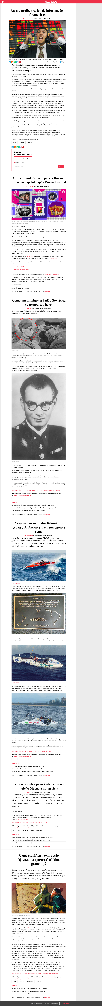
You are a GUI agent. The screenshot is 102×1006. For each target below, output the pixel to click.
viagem (21, 759)
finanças (29, 142)
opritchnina (28, 928)
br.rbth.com (30, 256)
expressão (39, 981)
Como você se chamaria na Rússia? (22, 994)
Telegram (63, 62)
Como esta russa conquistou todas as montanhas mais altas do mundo (32, 837)
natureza (25, 830)
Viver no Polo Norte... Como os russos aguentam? (27, 769)
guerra (15, 498)
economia (21, 142)
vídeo (32, 830)
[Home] (3, 2)
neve (14, 830)
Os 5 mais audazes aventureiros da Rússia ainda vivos (28, 766)
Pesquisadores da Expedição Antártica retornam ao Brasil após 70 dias (33, 771)
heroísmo (38, 498)
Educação (29, 868)
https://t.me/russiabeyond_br (22, 495)
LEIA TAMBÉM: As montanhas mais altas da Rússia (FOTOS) (29, 822)
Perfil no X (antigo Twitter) (21, 269)
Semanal (17, 162)
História (29, 308)
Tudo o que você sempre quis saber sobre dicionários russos (30, 988)
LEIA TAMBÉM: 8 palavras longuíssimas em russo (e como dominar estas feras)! (35, 973)
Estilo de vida (29, 186)
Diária (23, 162)
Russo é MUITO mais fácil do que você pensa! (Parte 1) (28, 991)
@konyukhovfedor (16, 583)
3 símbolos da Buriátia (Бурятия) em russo (25, 843)
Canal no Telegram (18, 266)
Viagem (28, 792)
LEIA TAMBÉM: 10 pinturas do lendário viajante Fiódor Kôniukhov (31, 751)
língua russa (29, 981)
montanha (39, 830)
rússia (14, 142)
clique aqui (47, 291)
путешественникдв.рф (24, 819)
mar (26, 759)
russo (14, 759)
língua (14, 981)
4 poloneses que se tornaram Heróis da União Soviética (28, 510)
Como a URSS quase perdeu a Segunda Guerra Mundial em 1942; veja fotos (34, 508)
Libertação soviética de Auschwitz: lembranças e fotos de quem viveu (33, 505)
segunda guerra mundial (26, 498)
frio (19, 830)
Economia (26, 18)
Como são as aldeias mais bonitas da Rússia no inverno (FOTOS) (31, 840)
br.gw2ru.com (53, 258)
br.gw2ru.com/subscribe (52, 274)
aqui (48, 1003)
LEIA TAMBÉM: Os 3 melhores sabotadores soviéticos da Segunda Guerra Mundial (36, 490)
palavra (21, 981)
